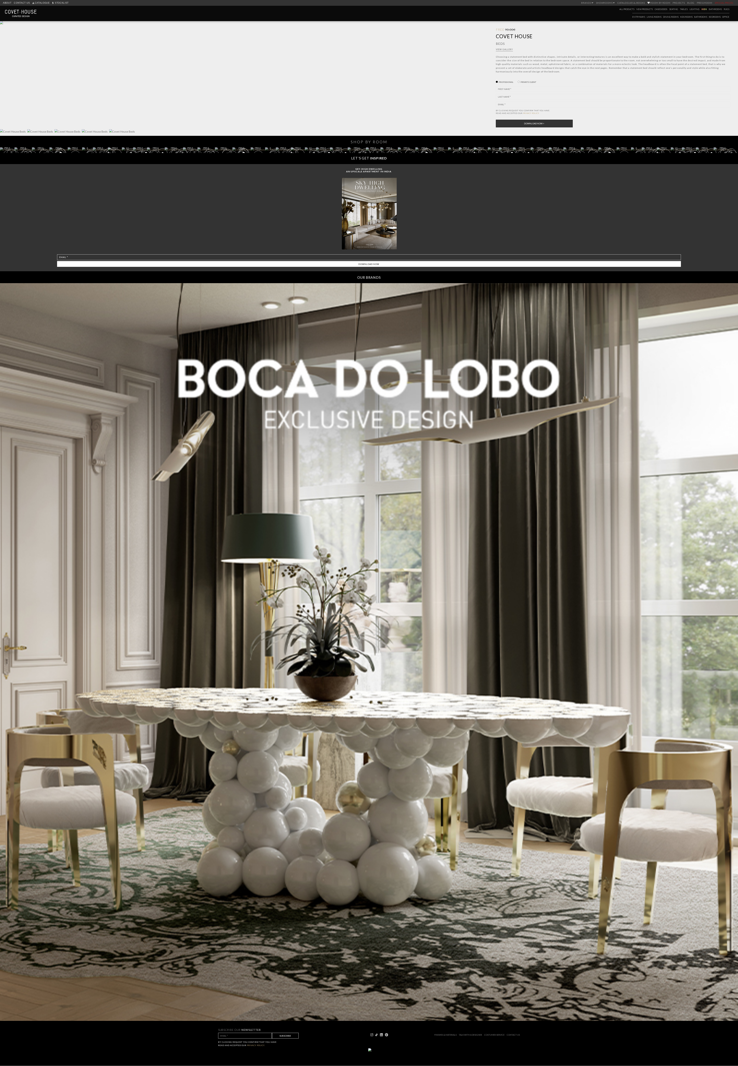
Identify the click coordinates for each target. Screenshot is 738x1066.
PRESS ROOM (704, 2)
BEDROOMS (715, 17)
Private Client (528, 82)
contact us (513, 1035)
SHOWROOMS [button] (604, 2)
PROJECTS (679, 2)
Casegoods (661, 9)
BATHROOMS (700, 17)
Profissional (506, 82)
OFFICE (725, 17)
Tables (684, 9)
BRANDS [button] (586, 2)
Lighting (695, 9)
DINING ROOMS (671, 17)
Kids (704, 9)
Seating (673, 9)
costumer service (494, 1035)
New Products (644, 9)
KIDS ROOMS (686, 17)
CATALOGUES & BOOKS (631, 2)
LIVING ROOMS (654, 17)
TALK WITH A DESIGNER (470, 1035)
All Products (626, 9)
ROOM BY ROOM (660, 2)
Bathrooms (715, 9)
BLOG (690, 2)
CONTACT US (22, 3)
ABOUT (7, 3)
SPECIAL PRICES (724, 2)
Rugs (726, 9)
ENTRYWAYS (638, 17)
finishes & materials (445, 1035)
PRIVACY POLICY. (531, 113)
